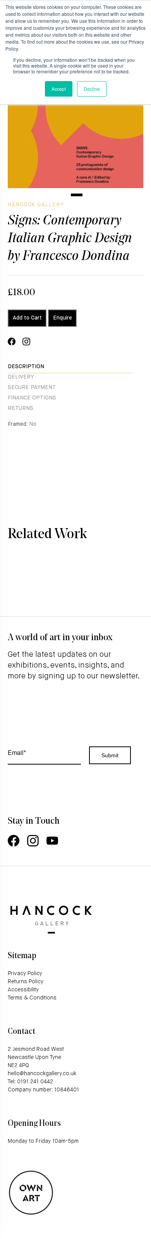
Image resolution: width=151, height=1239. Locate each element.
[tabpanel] (75, 120)
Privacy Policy (25, 973)
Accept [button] (58, 88)
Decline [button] (92, 88)
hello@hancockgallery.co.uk (42, 1073)
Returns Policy (25, 981)
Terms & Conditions (32, 998)
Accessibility (23, 990)
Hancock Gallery (36, 204)
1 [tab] (76, 195)
